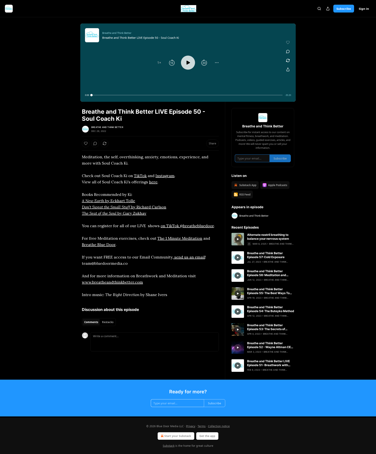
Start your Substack (177, 436)
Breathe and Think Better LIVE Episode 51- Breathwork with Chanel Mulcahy (268, 363)
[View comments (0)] (288, 51)
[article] (263, 239)
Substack (168, 446)
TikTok (140, 175)
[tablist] (99, 322)
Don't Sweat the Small (101, 206)
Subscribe (343, 9)
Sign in (364, 9)
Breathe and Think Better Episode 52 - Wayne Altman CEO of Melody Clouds (270, 345)
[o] (238, 239)
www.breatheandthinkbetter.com (112, 282)
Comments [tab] (91, 322)
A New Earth (93, 200)
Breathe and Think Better (107, 127)
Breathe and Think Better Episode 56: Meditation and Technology (266, 273)
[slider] (187, 95)
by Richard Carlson (148, 206)
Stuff (126, 206)
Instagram (164, 175)
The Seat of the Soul (100, 213)
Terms (202, 426)
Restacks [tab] (107, 322)
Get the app (207, 436)
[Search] (319, 9)
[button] (159, 62)
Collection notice (219, 426)
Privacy (190, 426)
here (153, 181)
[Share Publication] (328, 9)
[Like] (86, 143)
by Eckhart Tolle (119, 200)
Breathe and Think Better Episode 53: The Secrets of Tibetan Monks (266, 327)
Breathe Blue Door (99, 244)
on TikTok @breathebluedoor (187, 225)
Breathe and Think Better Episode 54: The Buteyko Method (270, 309)
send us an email (189, 257)
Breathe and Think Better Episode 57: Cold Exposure (266, 255)
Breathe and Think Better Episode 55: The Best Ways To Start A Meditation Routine (268, 291)
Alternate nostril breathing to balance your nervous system (268, 237)
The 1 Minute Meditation (179, 238)
